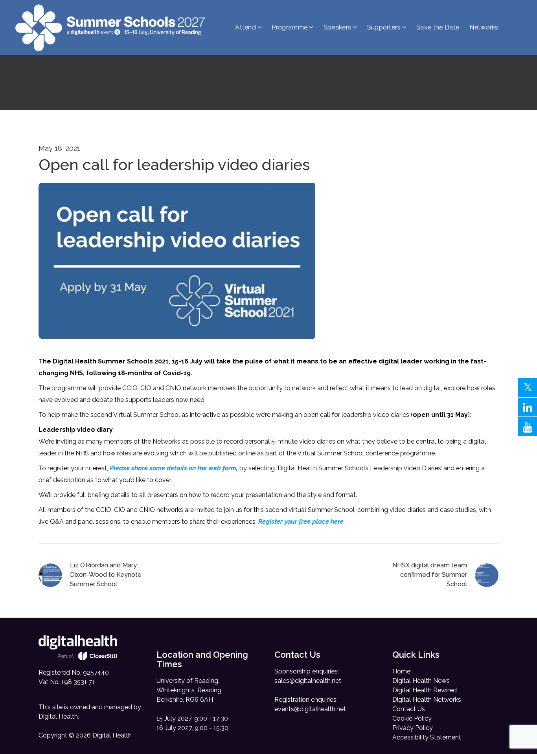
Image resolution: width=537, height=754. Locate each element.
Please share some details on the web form (173, 468)
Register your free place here (301, 521)
